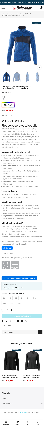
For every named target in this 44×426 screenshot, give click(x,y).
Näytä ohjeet (7, 248)
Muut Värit (8, 105)
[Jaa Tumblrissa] (14, 321)
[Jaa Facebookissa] (2, 321)
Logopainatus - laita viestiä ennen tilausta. (19, 278)
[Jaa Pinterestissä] (10, 321)
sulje (42, 2)
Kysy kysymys (7, 325)
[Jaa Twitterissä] (6, 321)
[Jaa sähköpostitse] (22, 321)
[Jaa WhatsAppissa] (26, 321)
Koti (3, 14)
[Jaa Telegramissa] (18, 321)
